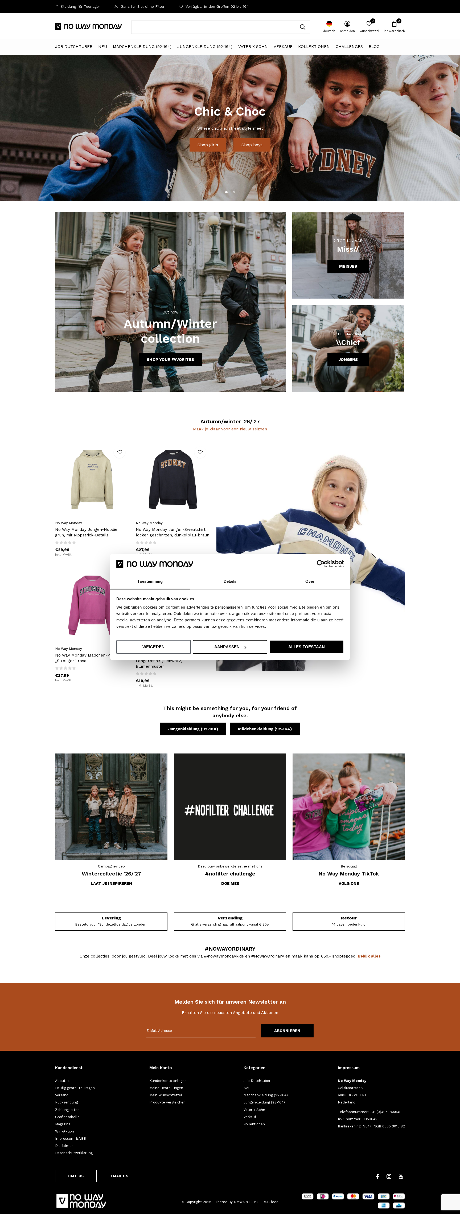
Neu (102, 46)
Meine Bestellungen (166, 1088)
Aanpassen (227, 647)
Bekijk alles (369, 956)
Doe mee (230, 883)
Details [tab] (230, 581)
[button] (226, 192)
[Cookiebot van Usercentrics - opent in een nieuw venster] (320, 564)
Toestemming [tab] (150, 581)
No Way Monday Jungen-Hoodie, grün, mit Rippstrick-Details (86, 532)
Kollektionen (314, 46)
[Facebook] (377, 1176)
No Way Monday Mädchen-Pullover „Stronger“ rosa (89, 658)
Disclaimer (64, 1146)
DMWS (239, 1202)
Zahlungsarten (67, 1110)
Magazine (63, 1124)
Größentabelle (67, 1117)
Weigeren (153, 647)
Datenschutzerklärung (74, 1153)
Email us (119, 1176)
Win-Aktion (64, 1131)
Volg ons (349, 883)
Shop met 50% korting (230, 138)
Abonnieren (287, 1030)
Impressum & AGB (70, 1138)
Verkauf (283, 46)
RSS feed (270, 1202)
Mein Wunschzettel (165, 1095)
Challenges (349, 46)
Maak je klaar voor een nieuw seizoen (230, 429)
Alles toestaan (306, 647)
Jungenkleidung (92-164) (204, 46)
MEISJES (348, 266)
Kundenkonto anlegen (168, 1081)
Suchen (302, 27)
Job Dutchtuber (73, 46)
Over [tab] (309, 581)
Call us (76, 1176)
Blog (374, 46)
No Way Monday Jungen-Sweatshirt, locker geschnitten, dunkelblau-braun (172, 532)
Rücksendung (66, 1102)
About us (63, 1081)
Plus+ (254, 1202)
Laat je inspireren (111, 883)
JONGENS (348, 359)
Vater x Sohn (253, 46)
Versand (61, 1095)
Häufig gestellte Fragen (75, 1088)
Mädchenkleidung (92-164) (142, 46)
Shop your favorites (170, 359)
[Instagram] (389, 1176)
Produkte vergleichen (167, 1102)
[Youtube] (401, 1176)
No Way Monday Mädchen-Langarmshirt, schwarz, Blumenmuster (162, 661)
